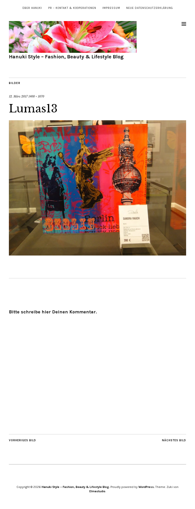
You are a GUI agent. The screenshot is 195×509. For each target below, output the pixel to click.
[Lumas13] (97, 254)
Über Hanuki (32, 8)
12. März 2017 (18, 96)
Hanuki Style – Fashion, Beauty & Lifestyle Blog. (76, 487)
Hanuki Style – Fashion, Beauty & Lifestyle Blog (66, 57)
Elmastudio (97, 491)
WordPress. (146, 487)
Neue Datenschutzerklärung (149, 8)
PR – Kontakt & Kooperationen (72, 8)
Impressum (111, 8)
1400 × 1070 (36, 96)
